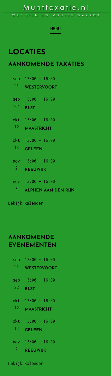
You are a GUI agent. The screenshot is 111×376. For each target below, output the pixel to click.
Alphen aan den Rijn (50, 190)
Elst (30, 108)
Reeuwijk (35, 170)
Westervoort (41, 87)
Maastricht (38, 129)
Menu (55, 28)
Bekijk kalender (25, 203)
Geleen (34, 149)
